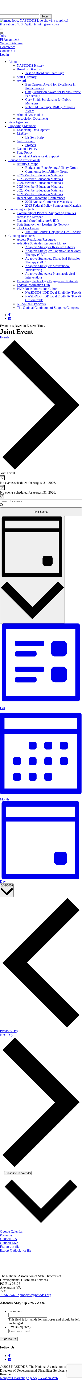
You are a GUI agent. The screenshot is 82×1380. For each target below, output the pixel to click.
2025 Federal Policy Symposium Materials (53, 205)
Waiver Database (11, 43)
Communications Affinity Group (46, 171)
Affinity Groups (27, 164)
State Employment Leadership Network (43, 224)
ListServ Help (34, 137)
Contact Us (7, 51)
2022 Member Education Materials (40, 190)
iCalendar (6, 1235)
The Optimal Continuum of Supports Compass (48, 307)
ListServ (22, 133)
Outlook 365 (8, 1239)
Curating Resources (21, 236)
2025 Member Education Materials (40, 179)
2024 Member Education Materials (40, 183)
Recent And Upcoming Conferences (41, 198)
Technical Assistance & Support (38, 156)
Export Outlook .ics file (15, 1250)
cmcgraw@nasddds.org (35, 1295)
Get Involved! (26, 141)
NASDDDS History (30, 65)
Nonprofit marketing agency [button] (18, 1378)
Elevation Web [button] (48, 1378)
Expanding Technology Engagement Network (47, 281)
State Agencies (18, 122)
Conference (7, 47)
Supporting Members (22, 126)
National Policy (27, 149)
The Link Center (28, 228)
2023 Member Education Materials (40, 186)
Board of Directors (29, 69)
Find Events (41, 511)
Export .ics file (9, 1246)
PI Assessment (9, 39)
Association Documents (32, 118)
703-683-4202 (9, 1295)
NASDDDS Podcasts (31, 304)
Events (4, 337)
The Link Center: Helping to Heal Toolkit (53, 232)
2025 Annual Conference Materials (48, 201)
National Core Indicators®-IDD (38, 220)
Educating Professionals (24, 160)
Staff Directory (27, 77)
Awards (22, 80)
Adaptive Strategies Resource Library (42, 243)
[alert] (41, 480)
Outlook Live (9, 1243)
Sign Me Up (9, 1338)
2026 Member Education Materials (40, 175)
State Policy (25, 152)
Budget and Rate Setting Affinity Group (51, 167)
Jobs (3, 35)
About (12, 61)
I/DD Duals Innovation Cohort (37, 289)
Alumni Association (30, 114)
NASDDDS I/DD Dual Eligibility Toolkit (53, 292)
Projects (30, 145)
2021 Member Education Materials (40, 194)
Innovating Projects (21, 209)
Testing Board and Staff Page (44, 73)
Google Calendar (11, 1231)
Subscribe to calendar (18, 1173)
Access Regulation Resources (36, 239)
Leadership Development (33, 130)
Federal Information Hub (33, 285)
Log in (4, 54)
